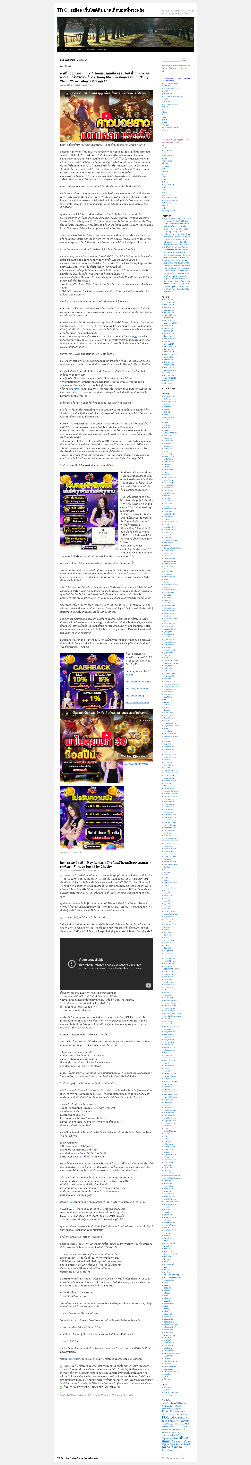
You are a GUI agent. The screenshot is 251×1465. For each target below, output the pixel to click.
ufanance (167, 1152)
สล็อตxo (167, 1311)
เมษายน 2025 (169, 341)
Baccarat (167, 495)
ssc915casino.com (170, 1081)
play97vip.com (169, 916)
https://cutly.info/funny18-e (138, 688)
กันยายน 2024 (169, 359)
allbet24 (164, 189)
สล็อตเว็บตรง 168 (170, 1324)
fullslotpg (165, 112)
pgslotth (167, 908)
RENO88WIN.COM (171, 969)
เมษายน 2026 (169, 310)
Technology (168, 1105)
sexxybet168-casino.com (172, 1013)
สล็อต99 (167, 1306)
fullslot (179, 1406)
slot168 (164, 148)
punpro (166, 929)
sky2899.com (168, 1044)
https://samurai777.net (169, 197)
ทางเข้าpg (168, 1246)
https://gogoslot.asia (168, 210)
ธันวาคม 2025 (169, 320)
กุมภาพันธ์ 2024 (170, 378)
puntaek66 (167, 942)
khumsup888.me (170, 723)
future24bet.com (169, 623)
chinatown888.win (170, 558)
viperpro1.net (168, 1186)
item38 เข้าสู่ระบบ (115, 1395)
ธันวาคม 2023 (169, 383)
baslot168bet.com (170, 501)
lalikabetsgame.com (171, 736)
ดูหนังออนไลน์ (167, 93)
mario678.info (169, 783)
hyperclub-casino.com (171, 684)
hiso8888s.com (169, 673)
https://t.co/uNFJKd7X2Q (136, 764)
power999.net (169, 919)
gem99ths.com (169, 634)
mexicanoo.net (169, 799)
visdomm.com (169, 1193)
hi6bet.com (168, 668)
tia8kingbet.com (169, 1115)
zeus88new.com (169, 1222)
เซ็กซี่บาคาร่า (169, 1343)
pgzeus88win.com (170, 914)
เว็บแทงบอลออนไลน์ (172, 1371)
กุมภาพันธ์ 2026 (170, 315)
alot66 (166, 472)
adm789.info (168, 464)
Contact (80, 49)
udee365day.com (170, 1131)
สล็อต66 (165, 130)
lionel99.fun (168, 741)
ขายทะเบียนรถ (169, 1225)
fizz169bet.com (169, 603)
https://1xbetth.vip (168, 184)
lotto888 (167, 759)
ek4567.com (168, 571)
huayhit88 (167, 678)
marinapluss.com (170, 780)
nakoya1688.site (169, 830)
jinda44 (164, 158)
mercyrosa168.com (170, 793)
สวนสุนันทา (168, 1332)
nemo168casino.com (171, 838)
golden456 (167, 647)
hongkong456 (169, 676)
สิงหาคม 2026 (169, 299)
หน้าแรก (63, 49)
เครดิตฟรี (167, 1340)
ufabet (166, 1136)
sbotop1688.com (170, 1003)
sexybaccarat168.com (171, 1026)
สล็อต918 (167, 1301)
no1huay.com (168, 846)
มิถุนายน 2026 (169, 304)
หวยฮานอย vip (169, 1335)
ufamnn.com (168, 1149)
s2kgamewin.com (170, 990)
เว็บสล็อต (167, 1363)
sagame (166, 992)
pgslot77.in (168, 895)
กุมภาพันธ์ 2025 (170, 346)
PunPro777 (168, 937)
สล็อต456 (167, 1288)
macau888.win (169, 775)
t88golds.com (168, 1099)
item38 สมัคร (103, 1395)
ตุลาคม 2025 (169, 325)
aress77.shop (168, 480)
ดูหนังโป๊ (165, 182)
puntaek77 (167, 945)
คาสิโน (166, 1227)
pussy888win (168, 953)
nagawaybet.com (170, 825)
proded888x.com (170, 922)
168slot (166, 404)
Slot (165, 1052)
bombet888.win (169, 532)
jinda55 (166, 705)
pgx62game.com (169, 911)
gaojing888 (168, 631)
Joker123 (167, 710)
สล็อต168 (165, 125)
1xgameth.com (169, 417)
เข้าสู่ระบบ (168, 1387)
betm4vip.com (169, 516)
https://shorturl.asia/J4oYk (137, 702)
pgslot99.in (168, 901)
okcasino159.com (170, 848)
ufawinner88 (168, 1162)
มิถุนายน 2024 (169, 367)
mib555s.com (168, 812)
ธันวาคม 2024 (169, 352)
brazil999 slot (168, 542)
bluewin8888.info (170, 527)
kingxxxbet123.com (171, 725)
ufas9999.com (169, 1157)
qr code (166, 956)
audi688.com (168, 487)
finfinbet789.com (170, 589)
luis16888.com (169, 762)
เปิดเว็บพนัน (168, 1345)
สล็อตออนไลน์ (169, 1316)
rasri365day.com (169, 958)
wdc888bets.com (170, 1199)
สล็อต (166, 1282)
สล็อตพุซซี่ (168, 1314)
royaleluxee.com (169, 984)
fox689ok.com (169, 610)
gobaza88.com (169, 644)
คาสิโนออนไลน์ (170, 1230)
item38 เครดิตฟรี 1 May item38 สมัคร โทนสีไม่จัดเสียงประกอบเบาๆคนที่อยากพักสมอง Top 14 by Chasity (105, 864)
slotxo (164, 176)
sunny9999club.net (170, 1094)
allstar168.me (168, 469)
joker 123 (165, 195)
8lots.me (167, 425)
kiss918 (167, 728)
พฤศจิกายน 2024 (170, 354)
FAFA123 (167, 579)
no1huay (167, 843)
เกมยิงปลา (168, 1337)
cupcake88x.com (170, 561)
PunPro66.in (168, 935)
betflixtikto (168, 511)
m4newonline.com (170, 770)
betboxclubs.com (170, 508)
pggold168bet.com (170, 882)
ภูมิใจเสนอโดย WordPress (174, 1458)
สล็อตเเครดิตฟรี (170, 1327)
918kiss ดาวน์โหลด (171, 433)
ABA (166, 451)
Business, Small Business (173, 548)
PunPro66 (167, 932)
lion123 (166, 739)
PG (165, 869)
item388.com (168, 691)
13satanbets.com (169, 396)
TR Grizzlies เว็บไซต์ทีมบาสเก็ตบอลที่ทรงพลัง (100, 10)
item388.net (71, 1395)
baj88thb (167, 498)
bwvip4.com (168, 550)
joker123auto (168, 712)
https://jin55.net (167, 150)
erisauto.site (168, 574)
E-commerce (168, 569)
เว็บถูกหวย (168, 1356)
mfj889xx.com (169, 804)
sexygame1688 (169, 1029)
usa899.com (168, 1170)
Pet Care (167, 867)
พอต (165, 1267)
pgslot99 (167, 898)
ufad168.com (168, 1144)
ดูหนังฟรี (165, 120)
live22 (164, 114)
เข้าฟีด (166, 1390)
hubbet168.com (169, 681)
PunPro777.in (169, 940)
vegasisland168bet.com (172, 1175)
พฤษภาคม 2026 (170, 307)
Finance (167, 587)
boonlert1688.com (170, 540)
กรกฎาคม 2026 (169, 302)
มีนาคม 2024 (169, 375)
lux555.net (167, 767)
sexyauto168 (168, 1024)
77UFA (166, 420)
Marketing (167, 786)
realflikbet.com (169, 963)
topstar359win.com (170, 1123)
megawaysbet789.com (171, 791)
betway (166, 519)
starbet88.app (168, 1084)
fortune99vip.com (170, 608)
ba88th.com (168, 490)
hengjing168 (168, 665)
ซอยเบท (167, 1235)
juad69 (166, 720)
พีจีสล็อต (167, 1269)
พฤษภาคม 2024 (170, 370)
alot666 (166, 474)
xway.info (167, 1212)
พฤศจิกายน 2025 (170, 323)
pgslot (134, 336)
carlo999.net (168, 553)
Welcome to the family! (96, 49)
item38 (80, 1156)
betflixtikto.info (169, 514)
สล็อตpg (167, 1309)
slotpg (164, 179)
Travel (166, 1128)
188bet (166, 409)
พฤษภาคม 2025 (170, 338)
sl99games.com (169, 1047)
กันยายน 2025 (169, 328)
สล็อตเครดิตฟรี (169, 1319)
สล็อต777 (167, 1295)
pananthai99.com (170, 861)
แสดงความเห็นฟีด (171, 1392)
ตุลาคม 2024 (169, 357)
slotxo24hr (167, 1071)
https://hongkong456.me (170, 127)
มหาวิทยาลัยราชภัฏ (171, 1275)
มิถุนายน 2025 (169, 336)
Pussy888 (167, 948)
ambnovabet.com (170, 477)
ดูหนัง (164, 117)
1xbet (166, 414)
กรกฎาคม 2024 (169, 365)
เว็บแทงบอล (168, 1369)
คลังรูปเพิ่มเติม (65, 852)
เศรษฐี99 (167, 1374)
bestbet (166, 506)
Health (166, 657)
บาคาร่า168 (166, 101)
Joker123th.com (169, 718)
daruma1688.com (170, 563)
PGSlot (166, 890)
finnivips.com (169, 592)
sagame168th (168, 997)
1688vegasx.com (170, 399)
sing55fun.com (169, 1034)
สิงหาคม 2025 (169, 331)
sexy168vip (168, 1021)
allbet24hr (167, 467)
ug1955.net (168, 1165)
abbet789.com (169, 456)
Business (167, 545)
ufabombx (167, 1141)
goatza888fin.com (170, 639)
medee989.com (169, 788)
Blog (72, 49)
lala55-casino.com (170, 733)
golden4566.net (169, 650)
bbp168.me (168, 503)
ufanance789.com (170, 1154)
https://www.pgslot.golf (170, 104)
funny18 (78, 388)
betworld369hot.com (171, 521)
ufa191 (166, 1133)
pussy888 (165, 99)
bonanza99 (168, 535)
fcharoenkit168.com (171, 584)
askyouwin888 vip (170, 485)
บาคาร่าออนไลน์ (170, 1254)
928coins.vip (168, 440)
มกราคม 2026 (169, 318)
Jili (165, 699)
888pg (166, 422)
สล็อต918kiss (169, 1303)
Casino (166, 555)
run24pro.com (169, 987)
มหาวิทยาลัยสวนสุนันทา (173, 1277)
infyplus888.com (170, 689)
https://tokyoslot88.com (170, 200)
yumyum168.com (170, 1217)
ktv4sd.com (168, 731)
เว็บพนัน (167, 1358)
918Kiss (167, 430)
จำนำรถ (167, 1233)
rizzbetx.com (168, 976)
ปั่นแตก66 (168, 1256)
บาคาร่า (165, 174)
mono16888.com (170, 814)
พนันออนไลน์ (169, 1264)
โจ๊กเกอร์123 (168, 1379)
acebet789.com (169, 459)
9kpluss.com (168, 446)
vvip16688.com (169, 1196)
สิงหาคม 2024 (169, 362)
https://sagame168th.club (170, 88)
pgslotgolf (167, 906)
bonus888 (167, 537)
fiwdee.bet (167, 595)
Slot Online (168, 1055)
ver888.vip (168, 1180)
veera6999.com (169, 1173)
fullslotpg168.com (170, 618)
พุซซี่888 (165, 171)
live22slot (180, 1414)
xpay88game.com (170, 1204)
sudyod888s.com (170, 1089)
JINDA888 (166, 166)
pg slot (164, 192)
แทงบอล (167, 1377)
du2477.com (168, 566)
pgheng (166, 885)
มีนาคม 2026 (169, 312)
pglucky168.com (170, 888)
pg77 (166, 874)
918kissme (168, 438)
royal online (168, 979)
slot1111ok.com (169, 1058)
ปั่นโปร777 (168, 1261)
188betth (167, 412)
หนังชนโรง (166, 86)
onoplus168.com (170, 854)
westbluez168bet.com (171, 1201)
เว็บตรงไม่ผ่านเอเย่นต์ (172, 1353)
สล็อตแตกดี (168, 1329)
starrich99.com (169, 1086)
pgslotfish (167, 903)
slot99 (164, 153)
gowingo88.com (169, 652)
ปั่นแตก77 (168, 1259)
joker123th (168, 715)
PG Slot (167, 872)
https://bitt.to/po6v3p (135, 695)
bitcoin (166, 524)
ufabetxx (167, 1139)
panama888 (168, 859)
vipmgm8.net (168, 1188)
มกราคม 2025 (169, 349)
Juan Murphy (89, 85)
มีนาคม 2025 (169, 344)
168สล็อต (167, 406)
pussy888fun (168, 950)
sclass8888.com (169, 1008)
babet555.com (169, 493)
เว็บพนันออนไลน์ (170, 1361)
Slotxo (166, 1068)
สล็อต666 (167, 1293)
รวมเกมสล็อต (169, 1280)
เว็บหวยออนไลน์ (170, 1366)
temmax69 (167, 1107)
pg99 (163, 109)
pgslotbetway (166, 202)
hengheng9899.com (171, 660)
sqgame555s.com (170, 1073)
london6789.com (170, 754)
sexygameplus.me (170, 1031)
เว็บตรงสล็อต (169, 1350)
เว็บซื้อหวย (168, 1348)
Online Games (169, 851)
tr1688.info (168, 1125)
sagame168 (168, 995)
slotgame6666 (169, 1065)
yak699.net (168, 1214)
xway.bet (167, 1207)
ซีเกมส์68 (167, 1238)
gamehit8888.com (170, 629)
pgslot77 (165, 106)
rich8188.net (168, 971)
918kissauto (168, 435)
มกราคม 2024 (169, 380)
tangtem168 (168, 1102)
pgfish (166, 880)
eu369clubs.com (169, 576)
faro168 (167, 582)
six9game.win (169, 1039)
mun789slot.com (170, 820)
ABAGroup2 (168, 454)
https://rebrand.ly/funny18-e (138, 681)
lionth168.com (169, 746)
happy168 (167, 655)
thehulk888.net (169, 1112)
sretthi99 (167, 1078)
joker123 (165, 91)
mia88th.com (168, 809)
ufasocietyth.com (170, 1159)
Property (167, 927)
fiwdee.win (168, 600)
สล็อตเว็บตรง (167, 155)
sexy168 (167, 1018)
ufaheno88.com (169, 1146)
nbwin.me (167, 833)
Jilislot (166, 702)
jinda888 (167, 707)
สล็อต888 (165, 163)
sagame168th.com (170, 1000)
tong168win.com (170, 1118)
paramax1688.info (170, 864)
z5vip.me (167, 1220)
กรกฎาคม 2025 (169, 333)
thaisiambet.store (170, 1110)
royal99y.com (168, 982)
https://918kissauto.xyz (170, 83)
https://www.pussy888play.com (172, 96)
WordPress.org (169, 1395)
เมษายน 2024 (169, 372)
